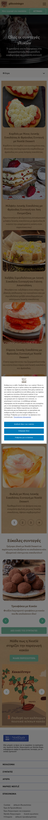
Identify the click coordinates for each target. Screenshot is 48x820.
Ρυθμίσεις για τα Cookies (24, 437)
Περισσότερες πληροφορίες (22, 417)
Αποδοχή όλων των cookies (24, 424)
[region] (24, 410)
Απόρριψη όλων (23, 431)
